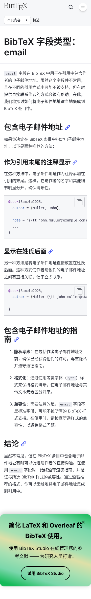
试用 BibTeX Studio (45, 573)
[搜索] (71, 7)
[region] (45, 217)
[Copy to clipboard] (80, 202)
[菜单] (83, 7)
